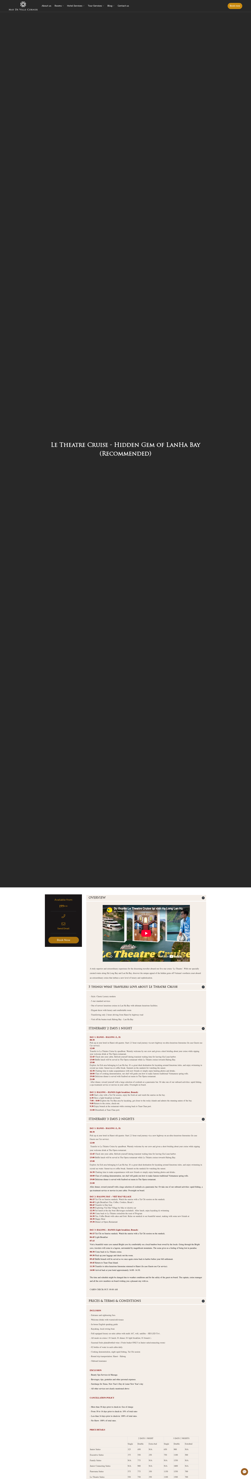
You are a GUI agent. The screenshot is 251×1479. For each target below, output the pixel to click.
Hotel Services (74, 5)
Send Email (63, 928)
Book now (235, 5)
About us (46, 5)
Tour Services (95, 5)
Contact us (123, 5)
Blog (109, 5)
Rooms (58, 5)
